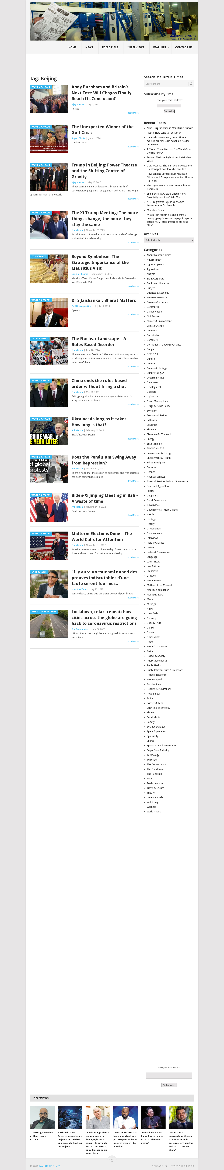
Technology (153, 755)
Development (154, 387)
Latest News (153, 561)
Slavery (151, 712)
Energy (150, 439)
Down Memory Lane (157, 401)
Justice (150, 547)
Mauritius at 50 (155, 594)
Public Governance (157, 660)
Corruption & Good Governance (164, 344)
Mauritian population (158, 589)
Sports (150, 740)
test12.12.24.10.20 (182, 1166)
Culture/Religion (155, 373)
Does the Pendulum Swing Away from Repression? (104, 460)
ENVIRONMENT (155, 448)
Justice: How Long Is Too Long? (164, 132)
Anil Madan (77, 230)
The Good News (155, 769)
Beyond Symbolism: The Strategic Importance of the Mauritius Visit (100, 262)
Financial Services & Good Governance (167, 481)
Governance (153, 505)
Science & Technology (158, 707)
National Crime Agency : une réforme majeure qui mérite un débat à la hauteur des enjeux (168, 141)
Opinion (151, 632)
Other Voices (153, 637)
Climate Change (155, 325)
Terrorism (152, 759)
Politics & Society (156, 656)
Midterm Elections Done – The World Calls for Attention (102, 536)
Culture (151, 358)
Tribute (151, 792)
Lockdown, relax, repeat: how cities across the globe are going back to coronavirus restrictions (104, 617)
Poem (150, 641)
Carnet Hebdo (154, 311)
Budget (151, 288)
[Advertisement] (90, 62)
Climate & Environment (159, 321)
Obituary (151, 618)
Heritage (151, 519)
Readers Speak (155, 679)
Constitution (153, 335)
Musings (151, 604)
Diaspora (151, 391)
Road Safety (153, 693)
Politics (150, 651)
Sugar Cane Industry (158, 750)
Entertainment (154, 443)
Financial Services (156, 476)
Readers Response (156, 674)
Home (72, 47)
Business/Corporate (157, 302)
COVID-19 (152, 354)
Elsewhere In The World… (161, 434)
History (151, 523)
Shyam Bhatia (78, 138)
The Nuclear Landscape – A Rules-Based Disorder (99, 341)
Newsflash (152, 613)
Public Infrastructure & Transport (165, 670)
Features (159, 47)
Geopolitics (153, 495)
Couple (150, 349)
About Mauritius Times (159, 255)
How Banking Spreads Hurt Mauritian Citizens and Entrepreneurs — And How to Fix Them (170, 177)
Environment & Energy (159, 453)
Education (152, 424)
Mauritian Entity (155, 210)
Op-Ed (150, 627)
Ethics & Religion (156, 462)
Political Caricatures (157, 646)
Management (154, 580)
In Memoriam (154, 528)
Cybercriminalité (155, 377)
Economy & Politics (157, 415)
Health (150, 514)
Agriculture (153, 269)
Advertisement (154, 259)
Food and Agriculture (158, 486)
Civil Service (153, 316)
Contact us (183, 47)
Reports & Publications (159, 689)
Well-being (152, 802)
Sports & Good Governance (161, 745)
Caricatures (153, 307)
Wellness (151, 806)
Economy (152, 410)
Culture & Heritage (157, 368)
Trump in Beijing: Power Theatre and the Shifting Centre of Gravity (104, 171)
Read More (133, 112)
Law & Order (153, 566)
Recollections (154, 684)
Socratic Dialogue (156, 726)
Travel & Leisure (155, 788)
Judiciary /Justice (155, 542)
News (89, 47)
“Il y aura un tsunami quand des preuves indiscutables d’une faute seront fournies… (104, 577)
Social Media (153, 717)
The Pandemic (154, 773)
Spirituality (152, 736)
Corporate (152, 340)
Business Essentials (157, 297)
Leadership (152, 571)
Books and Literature (158, 283)
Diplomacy (152, 396)
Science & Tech (155, 703)
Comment (152, 330)
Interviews (135, 47)
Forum (150, 490)
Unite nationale (155, 797)
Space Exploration (156, 731)
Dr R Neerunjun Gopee (83, 306)
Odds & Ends (154, 623)
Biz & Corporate (155, 278)
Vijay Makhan (78, 104)
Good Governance (156, 500)
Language (152, 556)
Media (150, 599)
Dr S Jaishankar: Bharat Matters (104, 300)
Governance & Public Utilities (162, 509)
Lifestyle (151, 575)
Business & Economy (158, 292)
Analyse (151, 273)
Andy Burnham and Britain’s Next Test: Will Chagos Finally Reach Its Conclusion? (101, 93)
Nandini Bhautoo (80, 274)
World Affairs (154, 811)
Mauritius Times (80, 589)
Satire (150, 698)
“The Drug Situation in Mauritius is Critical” (170, 128)
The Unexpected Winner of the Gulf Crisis (103, 129)
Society (151, 722)
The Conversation (80, 629)
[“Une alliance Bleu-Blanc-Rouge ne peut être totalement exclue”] (153, 1117)
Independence (154, 533)
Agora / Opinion (155, 264)
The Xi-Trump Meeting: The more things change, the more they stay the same (105, 218)
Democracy (153, 382)
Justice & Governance (158, 552)
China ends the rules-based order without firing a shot (99, 383)
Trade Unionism (155, 783)
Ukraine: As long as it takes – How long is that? (101, 421)
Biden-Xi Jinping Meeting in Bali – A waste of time (105, 498)
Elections (151, 429)
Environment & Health (159, 457)
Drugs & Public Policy (158, 406)
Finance (151, 472)
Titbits (150, 778)
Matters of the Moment (159, 585)
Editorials (110, 47)
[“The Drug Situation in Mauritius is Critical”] (42, 1117)
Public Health (154, 665)
